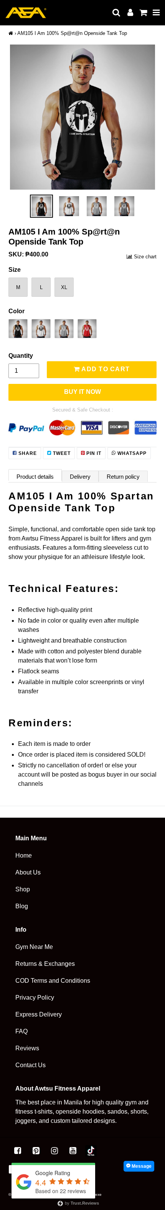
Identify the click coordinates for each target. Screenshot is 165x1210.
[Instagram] (54, 1150)
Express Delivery (38, 1014)
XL (64, 287)
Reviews (27, 1048)
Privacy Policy (34, 997)
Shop (22, 889)
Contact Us (30, 1065)
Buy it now (82, 391)
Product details (35, 476)
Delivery (80, 476)
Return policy (123, 476)
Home (23, 855)
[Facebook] (17, 1150)
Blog (21, 906)
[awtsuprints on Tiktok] (91, 1151)
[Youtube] (72, 1150)
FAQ (21, 1031)
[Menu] (156, 12)
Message (141, 1166)
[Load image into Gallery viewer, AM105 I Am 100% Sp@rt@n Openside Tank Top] (41, 206)
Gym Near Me (34, 947)
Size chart (145, 257)
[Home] (10, 33)
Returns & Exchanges (45, 963)
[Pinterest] (36, 1150)
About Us (28, 872)
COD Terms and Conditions (52, 980)
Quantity (20, 355)
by (81, 1203)
